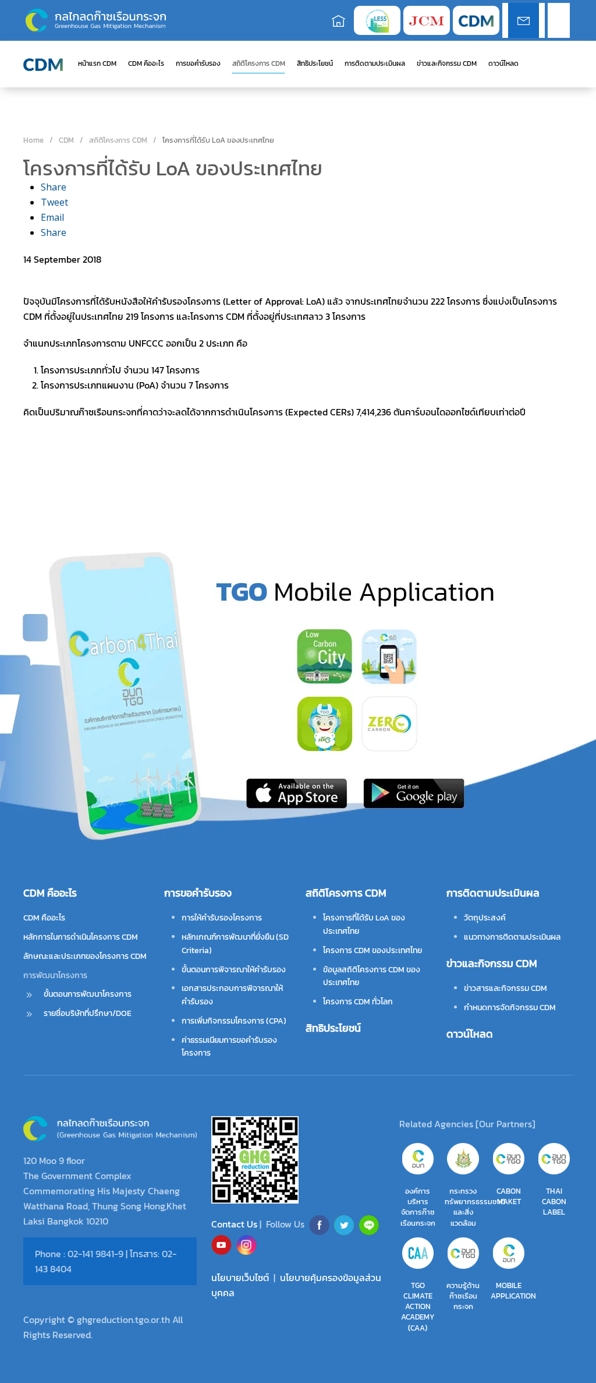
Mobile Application (513, 1290)
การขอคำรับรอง (198, 893)
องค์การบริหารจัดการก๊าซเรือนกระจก (417, 1207)
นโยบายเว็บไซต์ (240, 1278)
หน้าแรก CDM (97, 63)
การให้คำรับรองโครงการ (222, 918)
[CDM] (43, 63)
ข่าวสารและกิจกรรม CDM (505, 988)
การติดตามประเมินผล (493, 893)
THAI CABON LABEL (554, 1202)
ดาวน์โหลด (503, 63)
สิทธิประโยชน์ (315, 63)
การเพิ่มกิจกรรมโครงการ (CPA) (234, 1021)
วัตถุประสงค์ (485, 918)
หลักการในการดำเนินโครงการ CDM (80, 937)
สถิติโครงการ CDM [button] (258, 63)
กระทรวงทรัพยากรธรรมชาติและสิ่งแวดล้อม (475, 1207)
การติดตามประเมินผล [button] (375, 63)
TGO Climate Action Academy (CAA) (418, 1306)
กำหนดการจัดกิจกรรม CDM (510, 1007)
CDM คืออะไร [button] (146, 63)
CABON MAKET (508, 1196)
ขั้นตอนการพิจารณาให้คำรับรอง (234, 970)
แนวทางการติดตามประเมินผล (512, 937)
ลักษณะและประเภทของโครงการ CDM (85, 956)
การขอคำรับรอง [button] (198, 63)
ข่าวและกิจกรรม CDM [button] (447, 63)
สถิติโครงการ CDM (346, 893)
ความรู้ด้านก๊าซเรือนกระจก (463, 1296)
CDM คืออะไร (44, 918)
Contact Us (235, 1224)
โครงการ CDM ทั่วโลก (358, 1002)
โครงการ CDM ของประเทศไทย (372, 950)
